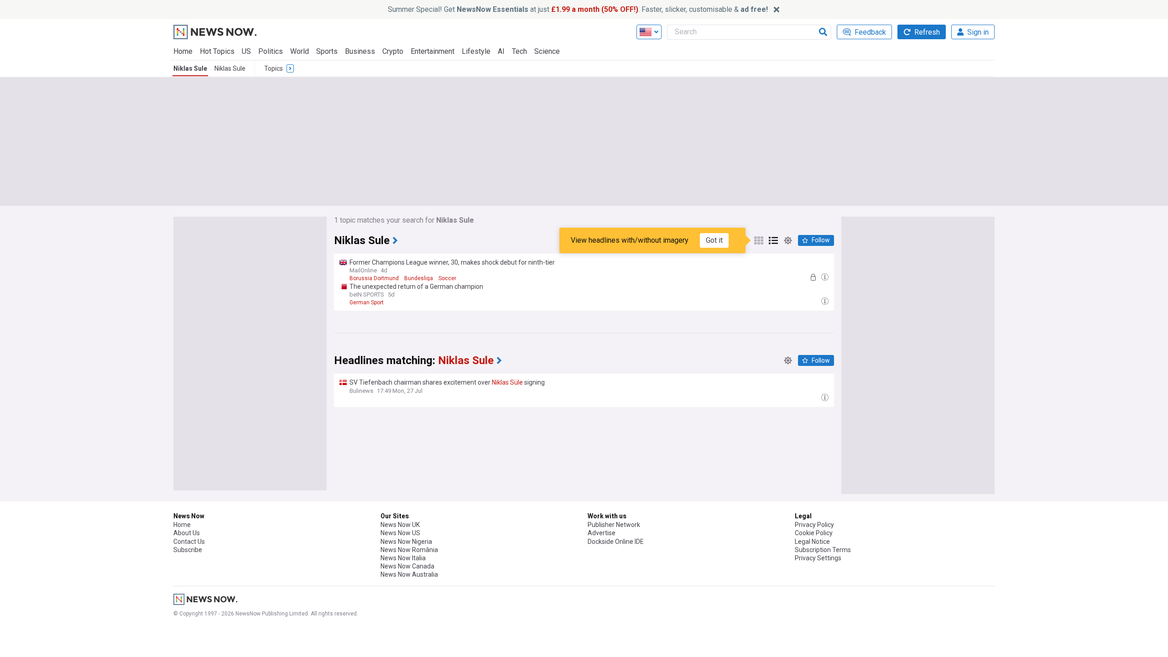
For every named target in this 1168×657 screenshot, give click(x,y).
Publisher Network (614, 524)
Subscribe (187, 549)
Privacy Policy (814, 524)
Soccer (447, 278)
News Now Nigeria (406, 541)
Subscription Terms (823, 549)
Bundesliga (418, 278)
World (299, 51)
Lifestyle (476, 51)
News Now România (409, 549)
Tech (519, 51)
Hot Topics (217, 51)
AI (501, 51)
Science (547, 51)
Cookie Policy (814, 533)
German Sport (366, 302)
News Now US (400, 533)
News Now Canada (407, 566)
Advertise (601, 533)
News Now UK (400, 524)
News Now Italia (403, 558)
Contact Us (189, 541)
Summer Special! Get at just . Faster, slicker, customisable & (578, 9)
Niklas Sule (190, 68)
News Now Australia (409, 574)
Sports (327, 51)
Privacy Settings (818, 558)
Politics (270, 51)
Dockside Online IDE (616, 541)
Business (360, 51)
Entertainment (432, 51)
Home (183, 51)
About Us (186, 533)
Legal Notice (812, 541)
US (246, 51)
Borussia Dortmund (374, 278)
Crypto (392, 51)
